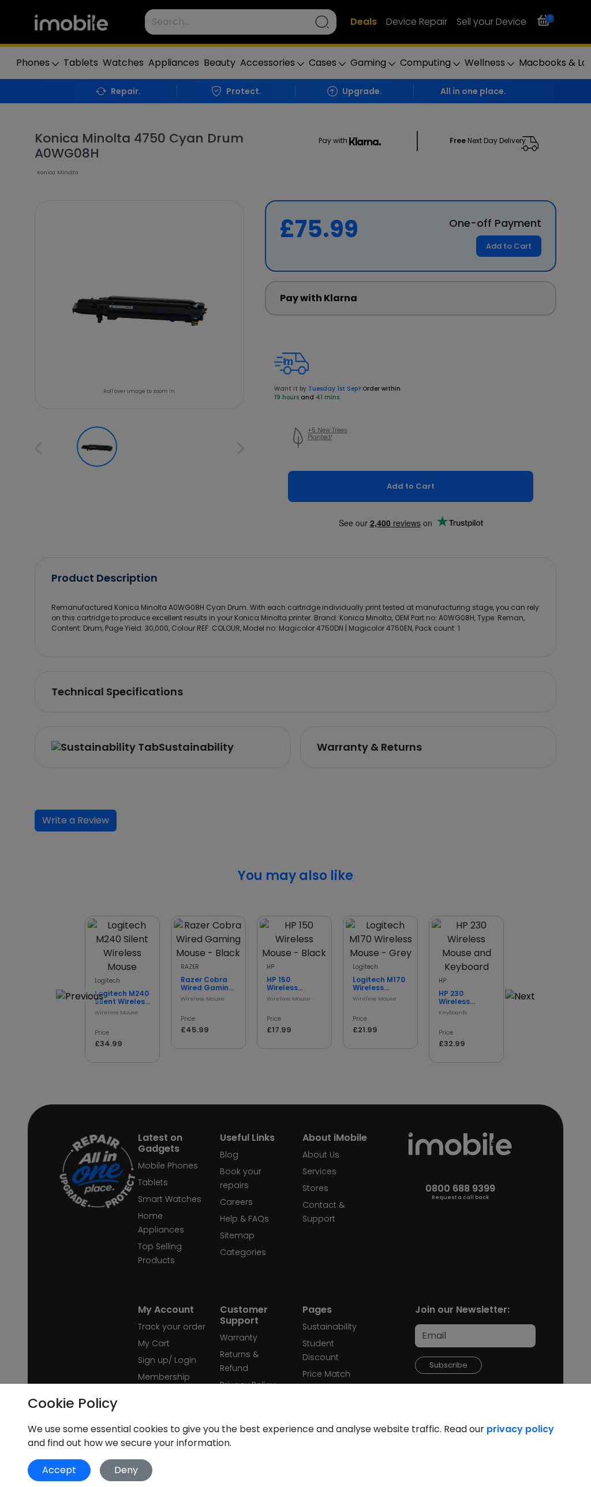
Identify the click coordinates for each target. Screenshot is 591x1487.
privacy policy (520, 1429)
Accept (59, 1470)
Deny (126, 1470)
